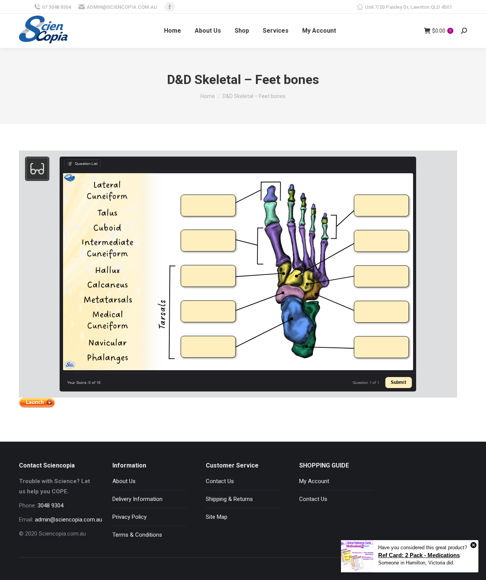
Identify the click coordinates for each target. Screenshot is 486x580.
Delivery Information (137, 499)
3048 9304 (50, 505)
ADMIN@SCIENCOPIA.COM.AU (122, 7)
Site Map (216, 516)
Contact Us (220, 481)
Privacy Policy (129, 516)
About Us (124, 481)
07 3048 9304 (56, 7)
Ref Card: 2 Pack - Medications (419, 555)
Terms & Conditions (137, 534)
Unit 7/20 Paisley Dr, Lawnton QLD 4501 (408, 7)
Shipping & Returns (229, 499)
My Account (314, 481)
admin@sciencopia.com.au (68, 519)
